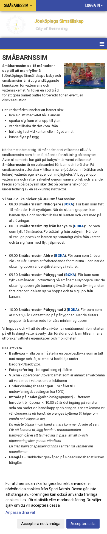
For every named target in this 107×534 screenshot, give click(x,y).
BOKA (68, 204)
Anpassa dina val (20, 512)
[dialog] (53, 503)
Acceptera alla (83, 523)
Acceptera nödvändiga (40, 523)
